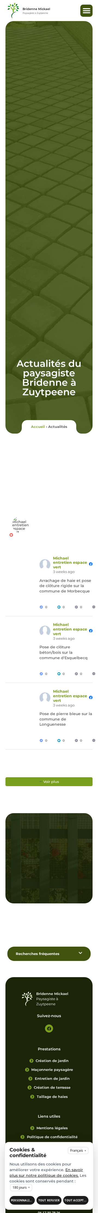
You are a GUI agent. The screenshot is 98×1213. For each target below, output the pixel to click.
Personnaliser (23, 1200)
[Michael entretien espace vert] (21, 524)
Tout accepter (76, 1200)
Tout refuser (49, 1200)
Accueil (38, 427)
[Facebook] (49, 1028)
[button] (86, 11)
